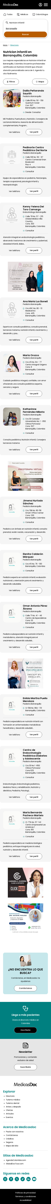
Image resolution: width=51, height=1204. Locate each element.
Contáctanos (25, 988)
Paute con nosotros (14, 1131)
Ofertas (9, 1110)
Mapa (41, 81)
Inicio (5, 45)
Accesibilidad (25, 1200)
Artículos (10, 1113)
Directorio (14, 45)
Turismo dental (12, 1103)
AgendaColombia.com (16, 1160)
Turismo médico (13, 1099)
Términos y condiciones (25, 1196)
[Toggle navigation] (46, 4)
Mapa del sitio (12, 1145)
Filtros (12, 81)
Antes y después (13, 1106)
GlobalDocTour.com (14, 1163)
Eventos (9, 1117)
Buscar (25, 34)
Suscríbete (25, 1067)
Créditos (10, 1138)
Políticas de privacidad (25, 1193)
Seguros (9, 1142)
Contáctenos (12, 1135)
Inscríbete (25, 1030)
